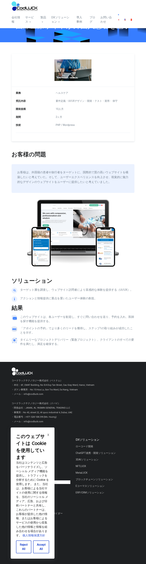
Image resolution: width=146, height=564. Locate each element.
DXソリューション (60, 19)
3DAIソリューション (87, 459)
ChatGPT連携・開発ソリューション (96, 453)
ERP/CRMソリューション (90, 492)
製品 (43, 17)
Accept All (41, 547)
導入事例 (79, 19)
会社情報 (16, 19)
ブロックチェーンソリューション (94, 479)
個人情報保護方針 (33, 535)
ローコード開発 (84, 446)
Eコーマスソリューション (90, 485)
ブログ (92, 19)
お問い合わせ (106, 19)
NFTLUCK (81, 466)
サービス (29, 19)
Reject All (24, 547)
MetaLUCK (81, 472)
